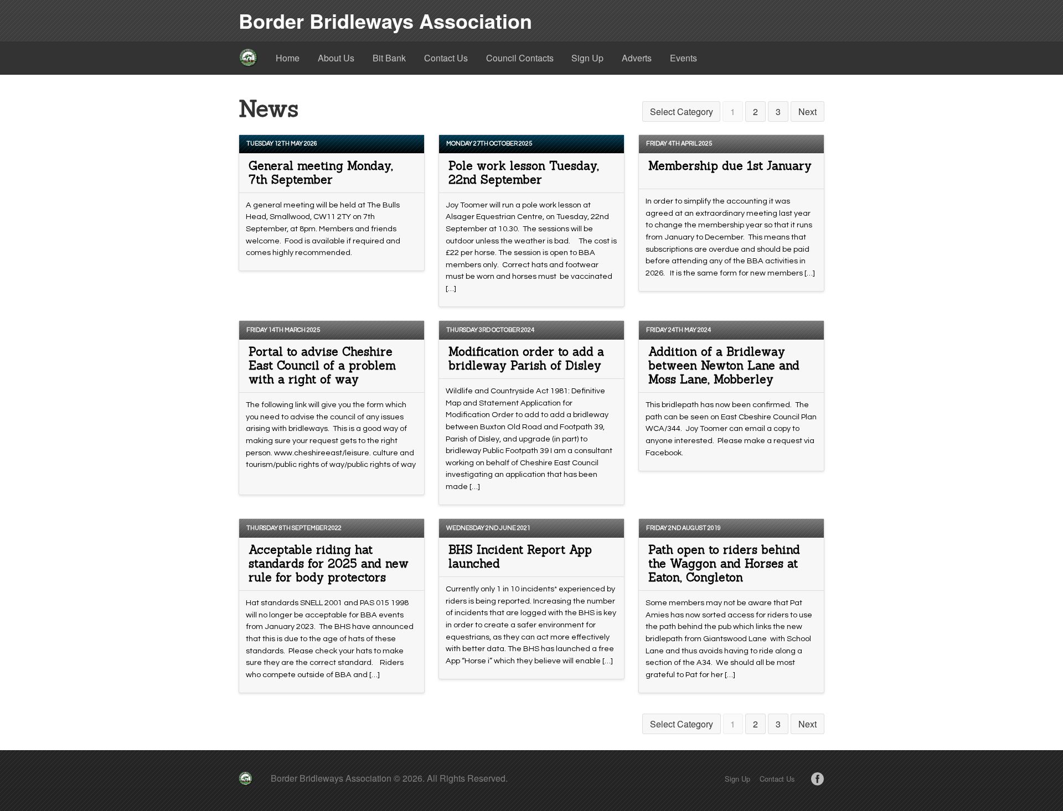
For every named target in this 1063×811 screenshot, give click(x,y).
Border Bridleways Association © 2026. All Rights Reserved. (389, 778)
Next (807, 111)
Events (683, 57)
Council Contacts (520, 57)
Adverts (637, 57)
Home (288, 57)
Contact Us (446, 57)
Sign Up (587, 57)
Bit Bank (389, 57)
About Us (336, 57)
